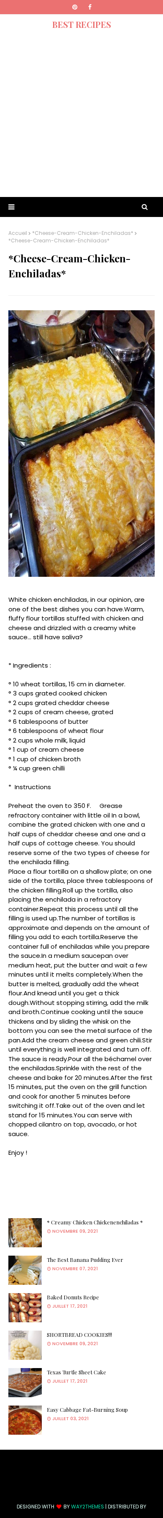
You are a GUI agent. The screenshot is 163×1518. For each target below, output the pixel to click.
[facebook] (90, 7)
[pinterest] (74, 7)
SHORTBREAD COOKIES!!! (79, 1334)
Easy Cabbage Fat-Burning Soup (87, 1409)
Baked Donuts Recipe (73, 1297)
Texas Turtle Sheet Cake (76, 1372)
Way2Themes (87, 1506)
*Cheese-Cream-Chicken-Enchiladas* (82, 233)
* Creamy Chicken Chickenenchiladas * (95, 1222)
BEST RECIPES (81, 24)
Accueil (17, 233)
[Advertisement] (81, 116)
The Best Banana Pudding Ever (85, 1259)
